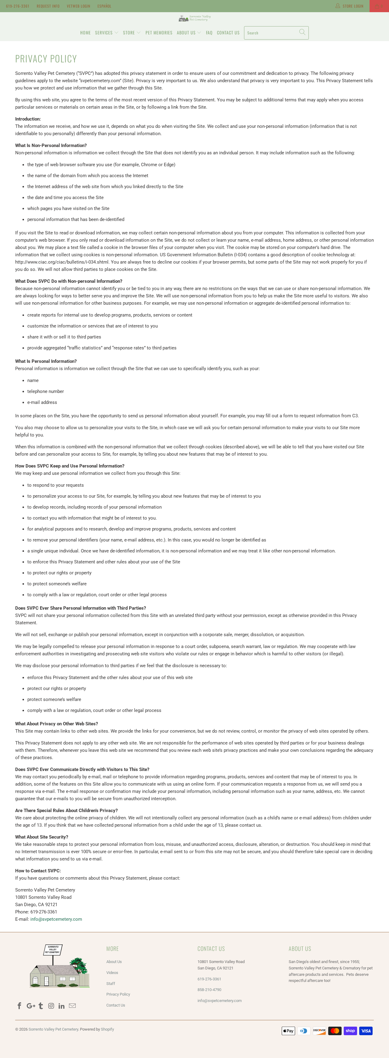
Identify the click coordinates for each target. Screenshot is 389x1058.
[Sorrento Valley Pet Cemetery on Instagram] (51, 1006)
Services (104, 32)
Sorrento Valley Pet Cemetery (53, 1029)
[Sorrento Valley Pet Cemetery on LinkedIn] (62, 1006)
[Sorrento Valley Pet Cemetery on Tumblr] (40, 1006)
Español (105, 6)
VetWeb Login (78, 6)
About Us (187, 32)
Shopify (107, 1029)
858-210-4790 (210, 989)
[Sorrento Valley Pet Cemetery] (194, 18)
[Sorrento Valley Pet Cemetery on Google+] (30, 1006)
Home (85, 32)
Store (129, 32)
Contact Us (228, 32)
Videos (112, 972)
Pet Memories (159, 32)
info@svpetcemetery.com (56, 919)
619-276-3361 (17, 6)
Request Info (48, 6)
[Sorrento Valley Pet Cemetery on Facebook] (19, 1006)
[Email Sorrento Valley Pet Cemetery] (72, 1006)
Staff (110, 983)
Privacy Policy (118, 994)
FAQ (209, 32)
